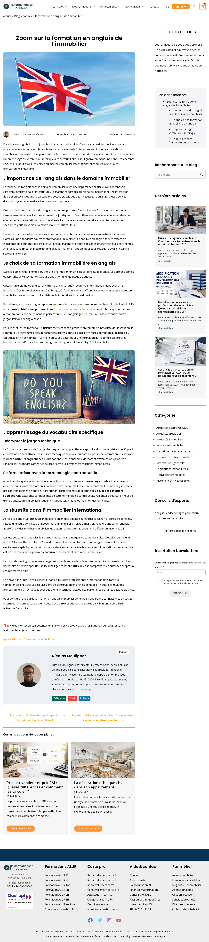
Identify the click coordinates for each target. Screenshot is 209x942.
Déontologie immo (98, 904)
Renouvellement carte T (102, 875)
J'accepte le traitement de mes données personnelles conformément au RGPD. (182, 582)
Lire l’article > (20, 828)
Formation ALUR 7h (57, 890)
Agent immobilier (182, 875)
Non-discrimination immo (103, 909)
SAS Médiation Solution (19, 885)
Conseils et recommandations (174, 451)
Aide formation (139, 880)
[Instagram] (109, 920)
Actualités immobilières (170, 439)
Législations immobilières (172, 469)
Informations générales (170, 463)
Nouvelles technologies (170, 475)
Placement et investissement (173, 480)
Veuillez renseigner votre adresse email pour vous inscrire (180, 564)
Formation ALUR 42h (57, 875)
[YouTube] (119, 920)
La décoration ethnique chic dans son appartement (98, 784)
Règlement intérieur (163, 931)
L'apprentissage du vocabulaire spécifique (182, 131)
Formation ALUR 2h (57, 894)
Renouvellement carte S (101, 885)
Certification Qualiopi (100, 936)
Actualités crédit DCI (168, 433)
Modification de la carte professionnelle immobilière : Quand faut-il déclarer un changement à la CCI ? (176, 307)
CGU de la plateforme (141, 931)
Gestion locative (182, 894)
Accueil (7, 16)
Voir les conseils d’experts (180, 531)
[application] (65, 6)
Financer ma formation (144, 890)
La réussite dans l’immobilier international (184, 140)
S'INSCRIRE (180, 593)
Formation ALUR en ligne (60, 904)
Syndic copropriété (183, 899)
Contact (134, 875)
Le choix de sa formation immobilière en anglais (185, 121)
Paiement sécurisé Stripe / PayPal (148, 936)
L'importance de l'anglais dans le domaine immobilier (186, 112)
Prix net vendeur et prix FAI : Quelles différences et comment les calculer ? (35, 787)
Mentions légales (114, 931)
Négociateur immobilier (186, 885)
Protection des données (77, 936)
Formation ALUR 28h (57, 880)
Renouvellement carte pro (103, 890)
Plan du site (118, 936)
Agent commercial (183, 890)
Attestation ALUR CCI (100, 894)
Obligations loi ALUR (100, 899)
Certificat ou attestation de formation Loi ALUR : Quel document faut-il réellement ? (177, 373)
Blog (17, 16)
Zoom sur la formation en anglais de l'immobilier (180, 103)
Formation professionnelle (172, 457)
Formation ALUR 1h (57, 899)
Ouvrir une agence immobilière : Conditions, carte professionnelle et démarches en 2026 (179, 241)
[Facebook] (90, 920)
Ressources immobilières (145, 899)
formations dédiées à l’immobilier (75, 309)
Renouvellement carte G (102, 880)
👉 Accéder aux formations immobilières (29, 639)
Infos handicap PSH (142, 904)
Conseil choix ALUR (141, 894)
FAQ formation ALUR (142, 885)
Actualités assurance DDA (172, 428)
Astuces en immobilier (169, 445)
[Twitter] (100, 920)
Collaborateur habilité (185, 909)
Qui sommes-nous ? (54, 936)
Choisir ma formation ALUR (61, 909)
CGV (127, 931)
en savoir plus (85, 689)
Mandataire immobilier (186, 880)
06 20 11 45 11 (142, 909)
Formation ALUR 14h (57, 885)
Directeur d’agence (183, 904)
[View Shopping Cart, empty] (202, 6)
